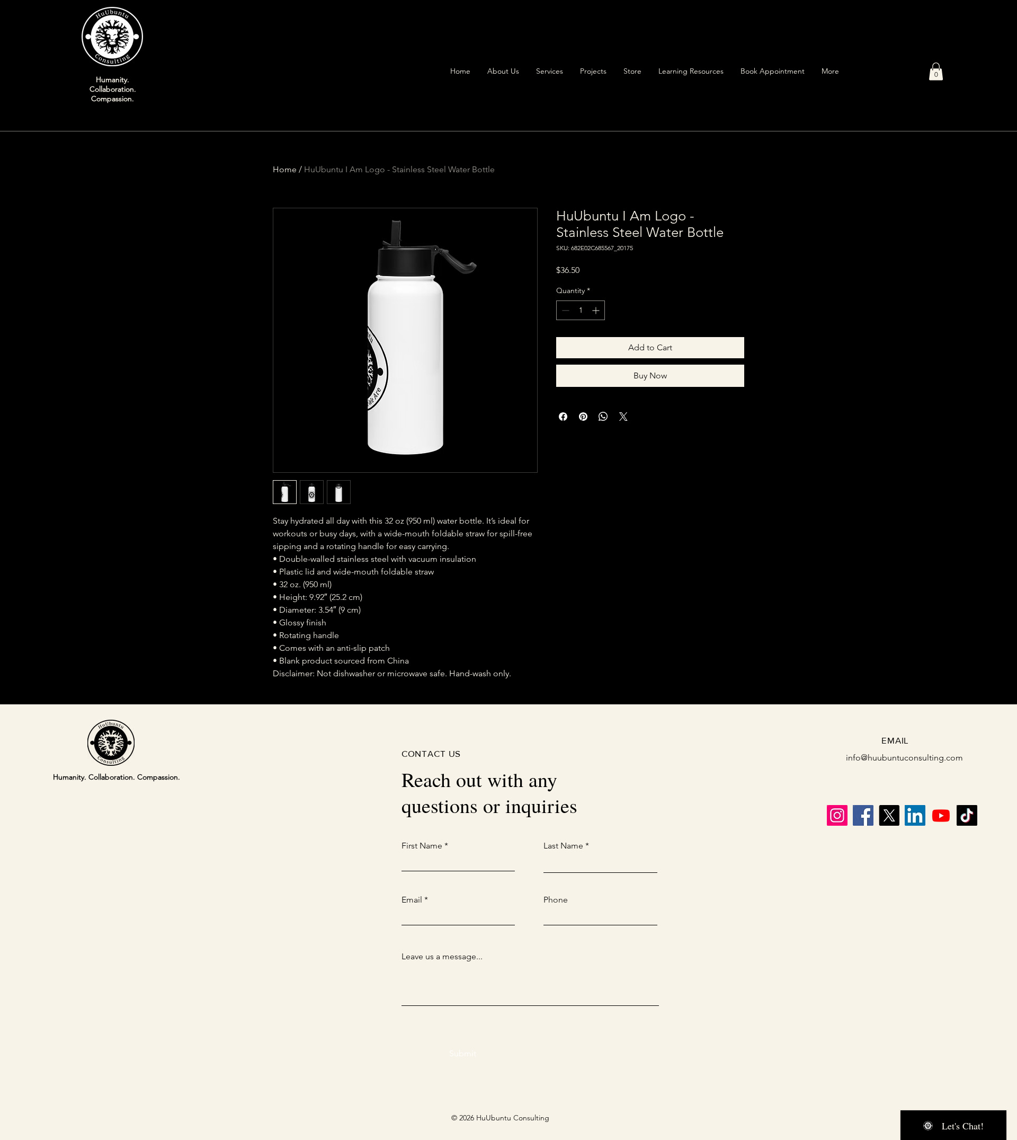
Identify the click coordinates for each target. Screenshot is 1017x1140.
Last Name (563, 846)
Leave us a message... (442, 956)
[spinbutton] (580, 310)
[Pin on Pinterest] (583, 416)
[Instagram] (837, 815)
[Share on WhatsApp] (603, 416)
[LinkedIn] (915, 815)
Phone (555, 900)
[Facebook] (863, 815)
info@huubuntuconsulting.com (904, 758)
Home (285, 169)
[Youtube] (941, 815)
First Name (422, 846)
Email (412, 900)
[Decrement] (564, 310)
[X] (889, 815)
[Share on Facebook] (563, 416)
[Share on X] (623, 416)
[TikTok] (967, 815)
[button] (936, 71)
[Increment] (596, 310)
